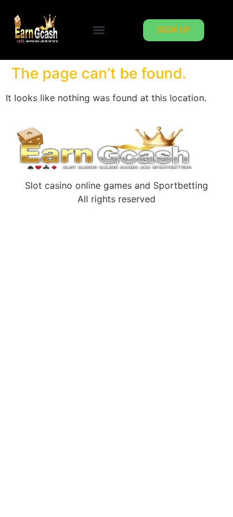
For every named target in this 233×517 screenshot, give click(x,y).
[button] (99, 30)
